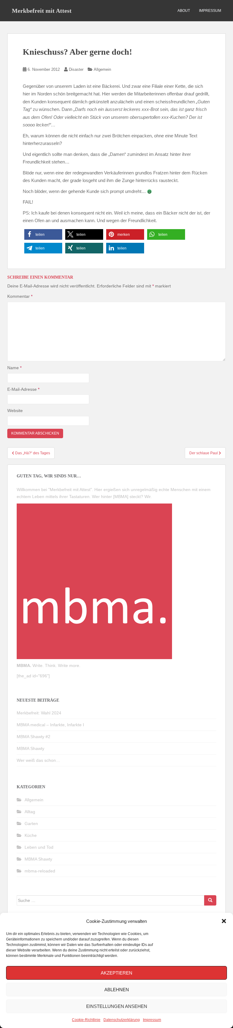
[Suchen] (210, 900)
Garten (31, 823)
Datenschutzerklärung (121, 1020)
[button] (224, 921)
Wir (147, 496)
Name (14, 367)
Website (15, 410)
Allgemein (102, 69)
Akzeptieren (116, 972)
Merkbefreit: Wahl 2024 (39, 712)
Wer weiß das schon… (38, 760)
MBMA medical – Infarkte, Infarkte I (50, 724)
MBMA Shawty (30, 748)
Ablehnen (116, 989)
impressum (210, 11)
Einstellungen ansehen (116, 1006)
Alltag (30, 811)
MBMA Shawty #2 (33, 736)
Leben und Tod (39, 847)
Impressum (152, 1020)
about (183, 11)
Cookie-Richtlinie (86, 1020)
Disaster (76, 69)
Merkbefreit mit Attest (42, 10)
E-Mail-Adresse (23, 389)
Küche (31, 835)
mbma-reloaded (40, 870)
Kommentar (19, 296)
